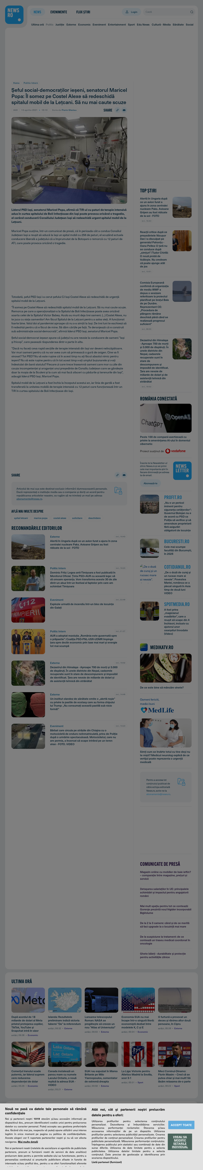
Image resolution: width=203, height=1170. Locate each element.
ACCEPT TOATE (181, 1125)
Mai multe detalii (28, 1141)
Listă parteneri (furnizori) (107, 1162)
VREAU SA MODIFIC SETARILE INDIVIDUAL (180, 1142)
